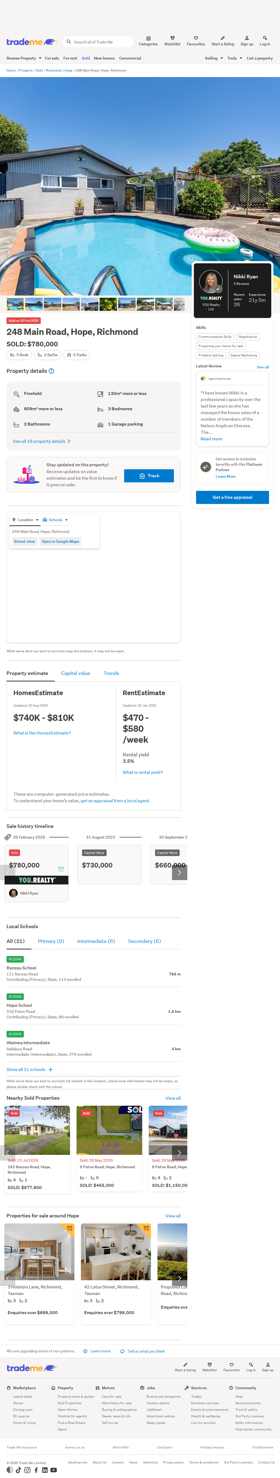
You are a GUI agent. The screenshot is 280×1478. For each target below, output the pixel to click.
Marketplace (24, 1387)
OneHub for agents (72, 1416)
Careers (118, 1462)
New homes (104, 58)
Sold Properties (69, 1403)
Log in (265, 44)
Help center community (253, 1429)
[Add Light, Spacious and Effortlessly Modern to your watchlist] (66, 1231)
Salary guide (156, 1422)
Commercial (130, 58)
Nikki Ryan (29, 893)
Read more (211, 438)
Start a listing (185, 1370)
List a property (260, 58)
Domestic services (205, 1403)
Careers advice (158, 1403)
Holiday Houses (212, 1447)
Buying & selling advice (119, 1409)
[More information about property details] (51, 371)
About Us (100, 1462)
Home (12, 70)
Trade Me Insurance (22, 1447)
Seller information (249, 1422)
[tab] (25, 520)
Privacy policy (173, 1462)
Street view (24, 541)
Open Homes (68, 1409)
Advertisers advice (161, 1416)
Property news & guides (76, 1396)
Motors (108, 1387)
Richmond (54, 70)
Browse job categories (164, 1396)
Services (199, 1387)
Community (245, 1387)
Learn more (101, 1351)
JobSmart (154, 1409)
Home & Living (24, 1422)
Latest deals (22, 1396)
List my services (203, 1422)
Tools (232, 58)
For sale (52, 58)
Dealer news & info (116, 1416)
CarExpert (165, 1447)
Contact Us (266, 1462)
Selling (211, 58)
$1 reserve (21, 1416)
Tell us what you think (146, 1351)
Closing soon (23, 1409)
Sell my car (110, 1422)
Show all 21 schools (26, 1069)
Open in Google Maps (60, 541)
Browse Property (22, 58)
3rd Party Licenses (249, 1416)
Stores (18, 1403)
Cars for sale (111, 1396)
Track (153, 476)
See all (263, 367)
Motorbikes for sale (117, 1403)
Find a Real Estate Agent (72, 1426)
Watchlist (209, 1370)
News (133, 1462)
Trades (196, 1396)
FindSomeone (262, 1447)
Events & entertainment (209, 1409)
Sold (86, 58)
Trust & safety (246, 1409)
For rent (70, 58)
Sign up (247, 44)
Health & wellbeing (205, 1416)
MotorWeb (121, 1447)
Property (26, 70)
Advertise (150, 1462)
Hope (69, 70)
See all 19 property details (39, 441)
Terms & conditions (204, 1462)
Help (239, 1396)
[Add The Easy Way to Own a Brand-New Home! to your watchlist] (143, 1231)
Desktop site (78, 1462)
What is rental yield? (143, 772)
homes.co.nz (75, 1447)
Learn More (226, 476)
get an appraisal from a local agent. (116, 800)
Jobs (151, 1387)
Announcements (248, 1403)
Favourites (231, 1370)
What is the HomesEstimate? (42, 733)
